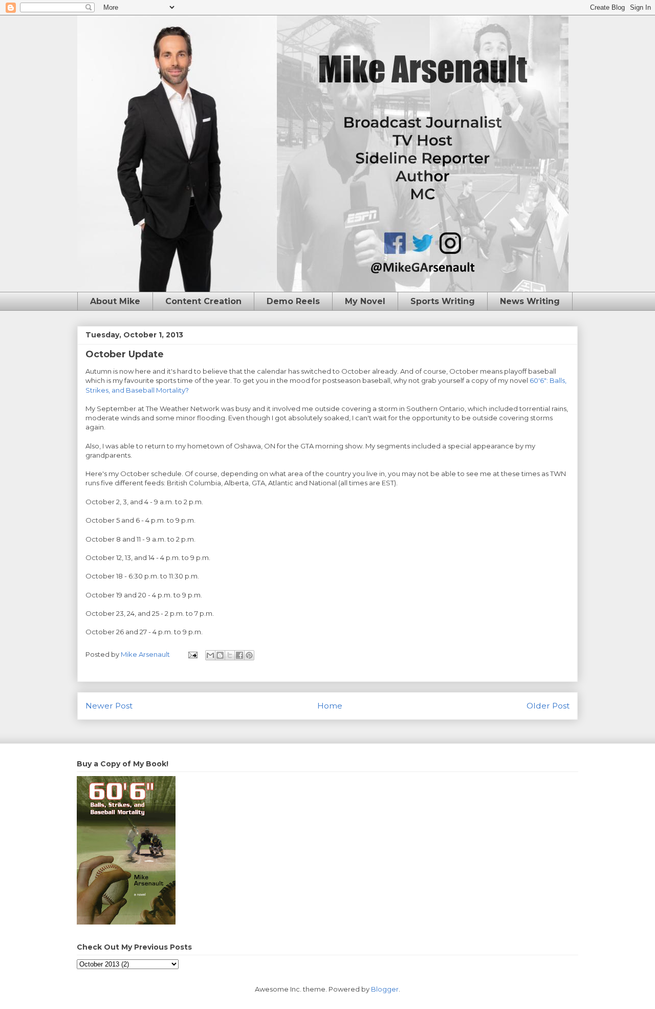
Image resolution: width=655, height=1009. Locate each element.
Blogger (385, 989)
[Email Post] (192, 654)
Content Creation (203, 301)
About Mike (115, 301)
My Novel (365, 301)
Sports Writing (442, 301)
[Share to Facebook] (239, 655)
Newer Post (109, 706)
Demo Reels (293, 301)
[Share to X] (230, 655)
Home (329, 706)
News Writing (530, 301)
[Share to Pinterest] (249, 655)
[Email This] (210, 655)
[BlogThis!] (220, 655)
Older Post (548, 706)
